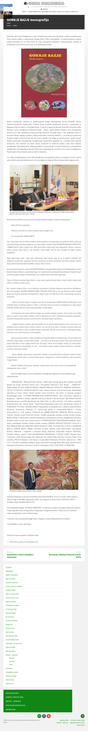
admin (21, 542)
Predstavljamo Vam (31, 542)
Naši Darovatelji (11, 676)
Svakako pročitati (12, 582)
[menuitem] (38, 693)
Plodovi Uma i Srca (12, 598)
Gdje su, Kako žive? (12, 594)
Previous (10, 552)
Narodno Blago (11, 613)
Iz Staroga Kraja (11, 609)
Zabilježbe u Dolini (12, 672)
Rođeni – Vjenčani (12, 655)
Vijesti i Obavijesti (12, 575)
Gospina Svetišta (11, 621)
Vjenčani (12, 661)
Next (79, 552)
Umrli (11, 664)
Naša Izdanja (10, 680)
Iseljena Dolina (10, 590)
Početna (8, 567)
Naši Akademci (11, 651)
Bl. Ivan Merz (10, 617)
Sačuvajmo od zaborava (14, 643)
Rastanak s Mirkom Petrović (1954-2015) (65, 555)
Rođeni (11, 658)
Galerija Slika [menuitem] (64, 720)
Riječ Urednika (10, 579)
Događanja (9, 571)
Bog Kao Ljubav (11, 602)
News (15, 25)
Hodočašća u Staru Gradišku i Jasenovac (20, 555)
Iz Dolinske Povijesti (12, 605)
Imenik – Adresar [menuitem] (62, 723)
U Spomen (9, 668)
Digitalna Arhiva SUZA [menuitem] (77, 723)
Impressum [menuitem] (81, 725)
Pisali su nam (10, 628)
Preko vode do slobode (14, 586)
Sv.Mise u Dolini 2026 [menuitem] (78, 720)
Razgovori (9, 624)
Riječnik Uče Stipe (12, 636)
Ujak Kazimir (10, 632)
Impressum (9, 684)
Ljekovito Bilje (10, 647)
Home (9, 25)
